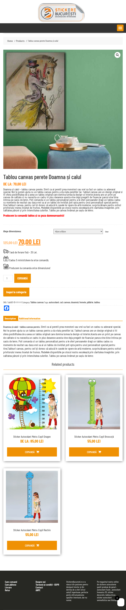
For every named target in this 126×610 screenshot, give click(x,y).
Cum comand (11, 581)
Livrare (8, 587)
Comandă (22, 278)
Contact (39, 587)
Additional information (29, 318)
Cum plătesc (10, 584)
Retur (7, 590)
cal (61, 302)
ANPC (38, 590)
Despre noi (40, 581)
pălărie (90, 302)
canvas (66, 302)
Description (10, 318)
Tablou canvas (37, 302)
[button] (120, 28)
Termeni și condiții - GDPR (47, 584)
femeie (82, 302)
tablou (97, 302)
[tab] (10, 318)
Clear (107, 231)
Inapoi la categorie (16, 292)
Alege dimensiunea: (12, 231)
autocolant (54, 302)
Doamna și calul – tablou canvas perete (21, 326)
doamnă (75, 302)
